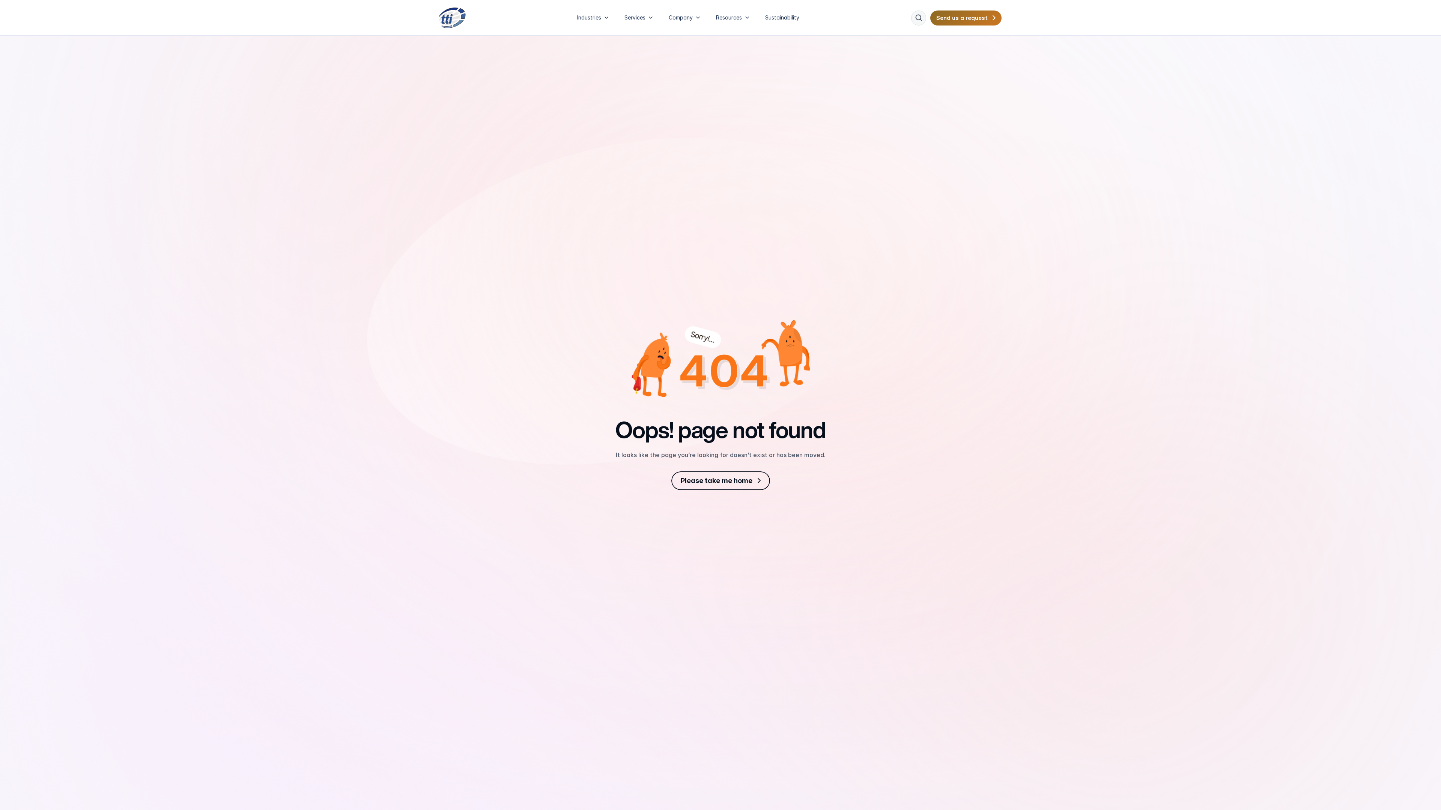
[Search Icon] (918, 18)
